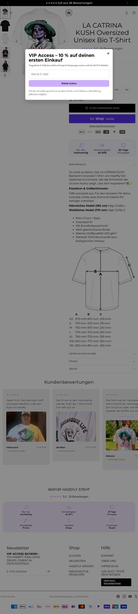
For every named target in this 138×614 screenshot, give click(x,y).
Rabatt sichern (69, 83)
